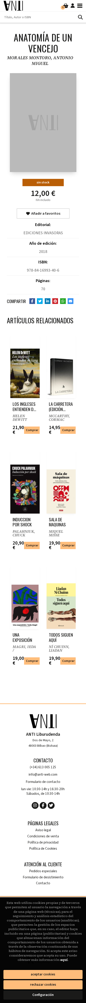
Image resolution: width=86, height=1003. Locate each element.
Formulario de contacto (43, 781)
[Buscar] (80, 17)
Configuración (43, 995)
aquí (64, 959)
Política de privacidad (43, 842)
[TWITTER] (51, 805)
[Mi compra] (65, 5)
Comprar (32, 430)
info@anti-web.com (43, 774)
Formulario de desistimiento (43, 877)
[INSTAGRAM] (35, 805)
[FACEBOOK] (43, 805)
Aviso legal (43, 830)
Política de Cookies (43, 848)
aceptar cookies (43, 974)
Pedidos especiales (43, 871)
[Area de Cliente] (73, 5)
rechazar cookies (43, 984)
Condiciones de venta (43, 836)
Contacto (43, 883)
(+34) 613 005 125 (43, 767)
